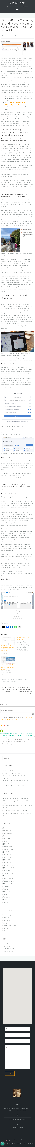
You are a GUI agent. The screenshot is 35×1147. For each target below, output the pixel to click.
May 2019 (7, 870)
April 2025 (7, 841)
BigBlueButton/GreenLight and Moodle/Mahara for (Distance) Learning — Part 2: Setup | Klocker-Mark (16, 734)
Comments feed (9, 948)
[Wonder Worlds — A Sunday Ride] (24, 644)
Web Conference (11, 681)
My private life (18, 1140)
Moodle (4, 681)
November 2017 (9, 884)
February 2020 (8, 865)
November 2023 (9, 846)
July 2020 (7, 860)
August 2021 (8, 857)
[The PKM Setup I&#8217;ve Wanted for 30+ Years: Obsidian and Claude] (8, 659)
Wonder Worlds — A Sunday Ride (14, 785)
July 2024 (7, 844)
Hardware (7, 917)
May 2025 (7, 838)
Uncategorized (8, 928)
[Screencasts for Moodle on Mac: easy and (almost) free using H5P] (8, 641)
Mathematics (8, 920)
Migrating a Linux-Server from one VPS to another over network (9, 689)
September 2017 (9, 886)
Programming (8, 923)
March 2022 (7, 854)
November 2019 (9, 868)
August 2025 (8, 836)
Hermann (18, 35)
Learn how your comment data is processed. (16, 718)
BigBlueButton (6, 679)
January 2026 (8, 833)
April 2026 (7, 828)
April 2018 (7, 876)
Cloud (27, 1140)
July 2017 (7, 892)
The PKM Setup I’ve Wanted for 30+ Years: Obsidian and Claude (7, 666)
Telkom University (9, 801)
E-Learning (29, 35)
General (4, 37)
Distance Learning (16, 679)
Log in (6, 943)
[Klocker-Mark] (17, 1093)
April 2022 (7, 852)
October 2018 (8, 873)
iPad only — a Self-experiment (21, 798)
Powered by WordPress (9, 1143)
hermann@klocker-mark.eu (18, 1119)
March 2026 (7, 830)
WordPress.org (8, 951)
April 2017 (7, 900)
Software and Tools (12, 37)
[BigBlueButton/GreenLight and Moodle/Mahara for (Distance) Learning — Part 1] (17, 47)
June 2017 (7, 894)
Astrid (23, 1143)
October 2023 (8, 849)
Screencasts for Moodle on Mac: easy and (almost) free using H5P (7, 648)
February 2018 (8, 878)
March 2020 (7, 862)
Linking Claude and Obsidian (13, 773)
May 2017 (7, 897)
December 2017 (9, 881)
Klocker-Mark (17, 2)
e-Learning (25, 679)
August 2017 (8, 889)
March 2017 (7, 902)
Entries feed (7, 946)
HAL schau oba (8, 770)
